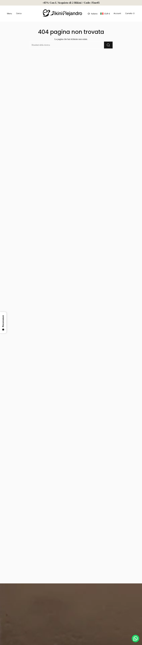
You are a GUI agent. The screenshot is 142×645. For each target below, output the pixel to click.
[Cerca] (108, 45)
